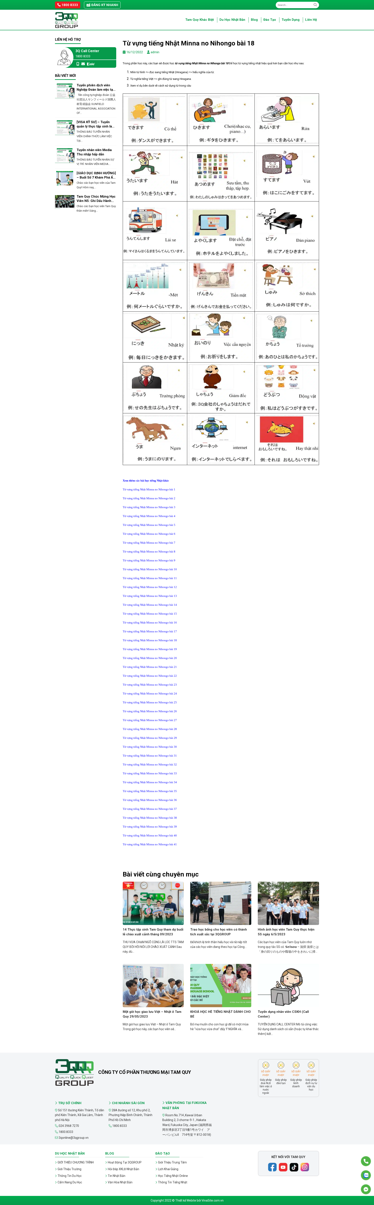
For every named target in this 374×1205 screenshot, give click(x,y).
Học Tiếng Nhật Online (173, 1176)
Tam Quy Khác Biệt (199, 20)
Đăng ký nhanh (104, 5)
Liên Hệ (311, 20)
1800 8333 (69, 5)
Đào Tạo (269, 20)
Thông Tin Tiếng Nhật (172, 1182)
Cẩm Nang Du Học (70, 1182)
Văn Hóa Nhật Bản (120, 1182)
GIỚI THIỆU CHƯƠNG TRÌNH (76, 1162)
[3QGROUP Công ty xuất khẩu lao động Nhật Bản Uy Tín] (76, 20)
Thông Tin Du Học (70, 1176)
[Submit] (315, 5)
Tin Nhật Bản (116, 1176)
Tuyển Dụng (291, 20)
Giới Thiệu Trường (69, 1169)
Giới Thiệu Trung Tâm (172, 1162)
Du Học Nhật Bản (232, 20)
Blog (254, 20)
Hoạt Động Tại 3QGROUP (125, 1162)
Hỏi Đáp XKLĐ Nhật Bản (123, 1169)
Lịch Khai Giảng (168, 1169)
